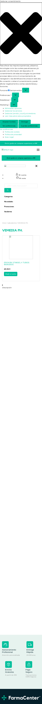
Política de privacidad (13, 134)
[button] (21, 33)
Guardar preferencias (29, 126)
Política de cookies (12, 132)
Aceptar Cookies (9, 122)
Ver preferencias (9, 126)
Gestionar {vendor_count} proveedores (20, 113)
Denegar (24, 122)
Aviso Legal (9, 137)
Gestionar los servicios (13, 111)
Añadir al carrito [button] (10, 274)
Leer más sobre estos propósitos (18, 116)
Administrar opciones (13, 108)
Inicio (4, 223)
